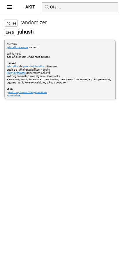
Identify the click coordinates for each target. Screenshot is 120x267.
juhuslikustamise (17, 47)
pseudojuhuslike (33, 66)
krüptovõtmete (16, 72)
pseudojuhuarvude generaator (27, 92)
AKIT (30, 7)
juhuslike (12, 66)
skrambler (14, 95)
